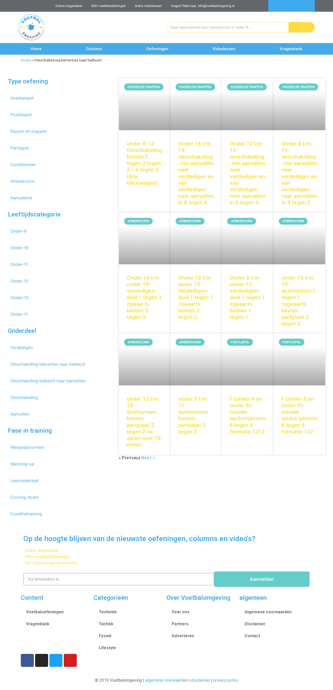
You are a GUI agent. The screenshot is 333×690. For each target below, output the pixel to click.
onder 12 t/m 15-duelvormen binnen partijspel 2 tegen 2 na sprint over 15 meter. (144, 422)
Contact (252, 635)
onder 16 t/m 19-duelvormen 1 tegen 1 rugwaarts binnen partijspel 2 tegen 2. (298, 301)
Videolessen (224, 49)
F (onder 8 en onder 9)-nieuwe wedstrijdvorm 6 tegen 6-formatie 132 (299, 415)
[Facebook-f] (286, 6)
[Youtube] (274, 6)
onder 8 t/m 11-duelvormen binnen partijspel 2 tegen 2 (193, 415)
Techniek (108, 611)
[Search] (302, 27)
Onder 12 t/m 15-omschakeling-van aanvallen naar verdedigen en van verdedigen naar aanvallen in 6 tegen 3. (247, 173)
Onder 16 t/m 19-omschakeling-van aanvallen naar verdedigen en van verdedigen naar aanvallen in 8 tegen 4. (196, 173)
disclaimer (200, 680)
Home (36, 49)
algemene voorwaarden (166, 680)
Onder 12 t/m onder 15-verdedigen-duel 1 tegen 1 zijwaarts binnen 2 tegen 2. (195, 297)
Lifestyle (107, 647)
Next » (148, 457)
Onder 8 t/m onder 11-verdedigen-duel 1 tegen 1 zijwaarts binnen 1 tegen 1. (247, 297)
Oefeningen (157, 49)
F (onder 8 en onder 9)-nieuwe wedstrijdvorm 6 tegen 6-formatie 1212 (247, 415)
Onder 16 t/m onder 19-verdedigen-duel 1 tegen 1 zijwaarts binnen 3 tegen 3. (144, 297)
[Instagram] (297, 6)
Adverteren (183, 635)
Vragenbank (291, 49)
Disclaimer (255, 623)
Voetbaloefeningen (45, 611)
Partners (180, 623)
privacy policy (225, 680)
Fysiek (105, 635)
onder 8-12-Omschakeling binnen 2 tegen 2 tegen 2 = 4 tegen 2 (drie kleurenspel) (144, 163)
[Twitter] (309, 6)
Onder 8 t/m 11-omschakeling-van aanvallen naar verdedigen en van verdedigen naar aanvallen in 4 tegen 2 (299, 173)
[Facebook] (27, 660)
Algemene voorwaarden (268, 611)
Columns (94, 49)
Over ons (180, 611)
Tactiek (106, 623)
